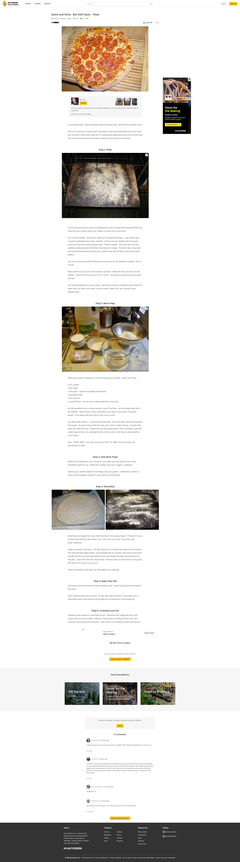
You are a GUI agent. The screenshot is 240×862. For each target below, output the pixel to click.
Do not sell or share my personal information (138, 858)
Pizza (69, 19)
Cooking (62, 19)
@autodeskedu (170, 836)
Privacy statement (101, 858)
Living (119, 835)
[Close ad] (189, 79)
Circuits (106, 832)
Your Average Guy (97, 787)
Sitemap (141, 841)
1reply (90, 751)
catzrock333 (95, 740)
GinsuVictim (95, 801)
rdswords (94, 759)
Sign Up (233, 4)
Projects (28, 4)
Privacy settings (115, 858)
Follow (83, 103)
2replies (90, 812)
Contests (37, 4)
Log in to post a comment (120, 818)
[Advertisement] (177, 106)
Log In (224, 4)
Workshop (107, 835)
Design (106, 838)
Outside (119, 838)
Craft (105, 841)
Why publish (142, 832)
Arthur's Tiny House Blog (82, 114)
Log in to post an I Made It (120, 659)
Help (139, 838)
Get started (142, 835)
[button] (157, 23)
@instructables (170, 832)
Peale (55, 19)
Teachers (47, 4)
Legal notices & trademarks (165, 858)
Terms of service (88, 858)
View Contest (149, 633)
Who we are (142, 844)
